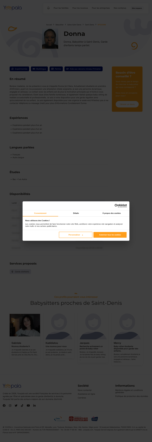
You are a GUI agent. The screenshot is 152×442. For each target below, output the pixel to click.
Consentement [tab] (40, 213)
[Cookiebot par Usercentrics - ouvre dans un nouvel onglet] (116, 206)
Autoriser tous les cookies (110, 235)
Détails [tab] (76, 213)
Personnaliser (74, 235)
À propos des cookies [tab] (111, 213)
